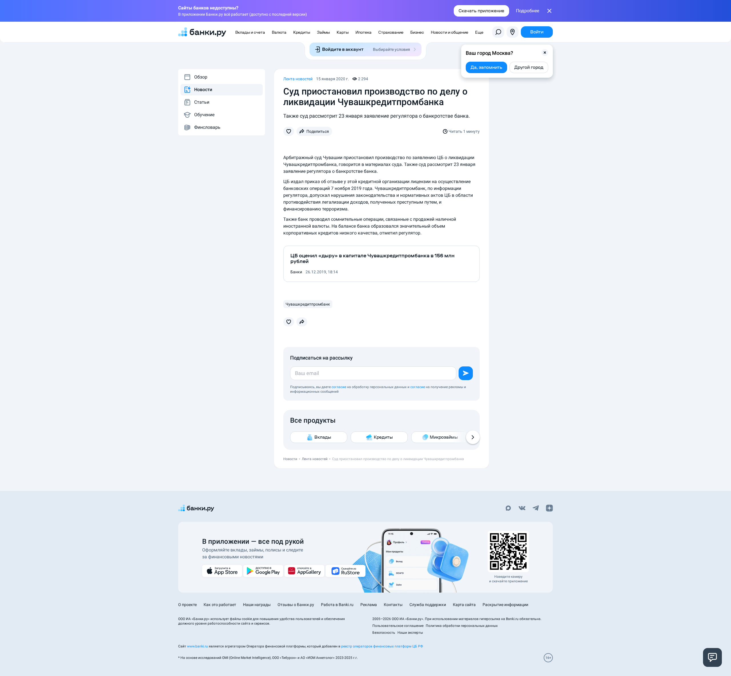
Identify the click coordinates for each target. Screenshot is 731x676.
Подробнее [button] (527, 11)
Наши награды (257, 604)
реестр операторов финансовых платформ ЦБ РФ (382, 646)
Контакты (393, 604)
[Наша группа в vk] (522, 509)
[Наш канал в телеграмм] (535, 509)
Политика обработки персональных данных (462, 626)
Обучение (204, 114)
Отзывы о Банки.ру (296, 604)
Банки (296, 272)
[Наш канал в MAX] (508, 509)
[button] (544, 52)
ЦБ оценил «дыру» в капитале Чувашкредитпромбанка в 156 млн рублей (372, 258)
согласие (339, 387)
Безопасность (383, 633)
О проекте (187, 604)
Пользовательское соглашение (397, 626)
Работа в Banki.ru (337, 604)
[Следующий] (473, 437)
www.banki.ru (197, 646)
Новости (203, 89)
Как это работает (220, 604)
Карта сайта (464, 604)
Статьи (201, 102)
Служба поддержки (427, 604)
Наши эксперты (410, 633)
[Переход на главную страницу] (202, 32)
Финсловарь (207, 127)
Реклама (368, 604)
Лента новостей (298, 79)
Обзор (200, 77)
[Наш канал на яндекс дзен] (549, 509)
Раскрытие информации (505, 604)
